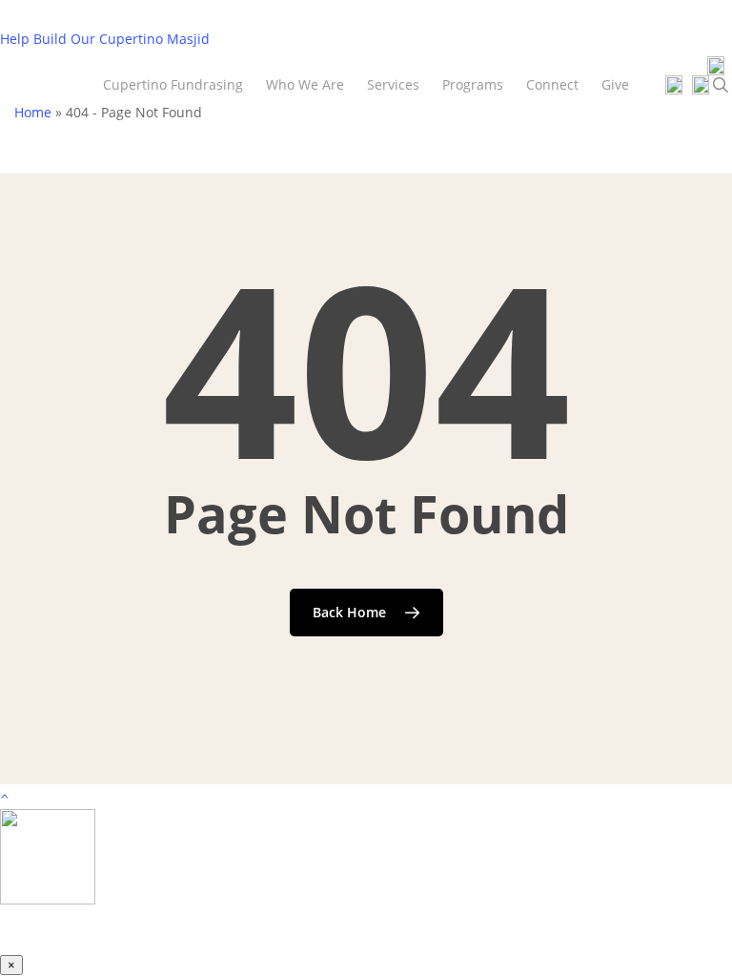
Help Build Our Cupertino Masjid (105, 39)
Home (32, 112)
